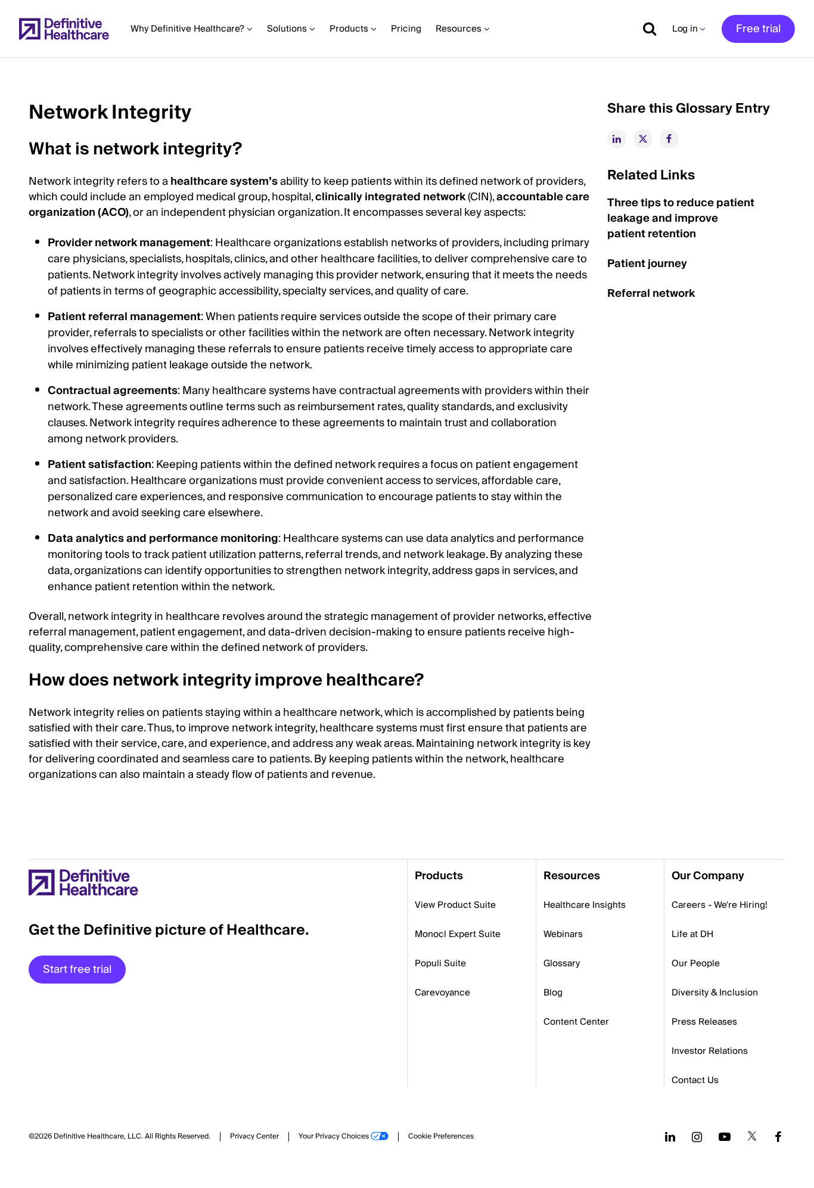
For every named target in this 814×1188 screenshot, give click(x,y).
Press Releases (704, 1021)
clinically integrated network (390, 197)
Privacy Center (254, 1137)
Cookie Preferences (441, 1137)
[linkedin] (616, 138)
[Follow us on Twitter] (752, 1136)
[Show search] (645, 28)
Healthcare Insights (584, 904)
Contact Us (695, 1080)
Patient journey (647, 264)
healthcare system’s (224, 181)
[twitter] (643, 138)
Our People (696, 963)
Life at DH (692, 934)
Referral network (651, 293)
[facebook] (669, 138)
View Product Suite (455, 904)
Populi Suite (440, 963)
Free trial (758, 29)
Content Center (576, 1021)
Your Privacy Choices (334, 1137)
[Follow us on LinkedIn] (670, 1136)
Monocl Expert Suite (458, 934)
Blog (553, 992)
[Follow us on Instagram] (696, 1136)
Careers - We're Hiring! (720, 904)
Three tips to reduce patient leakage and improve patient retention (680, 218)
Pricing (406, 28)
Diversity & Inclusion (715, 992)
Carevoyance (442, 992)
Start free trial (77, 969)
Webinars (563, 934)
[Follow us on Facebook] (778, 1136)
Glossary (561, 963)
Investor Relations (710, 1050)
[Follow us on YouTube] (724, 1136)
